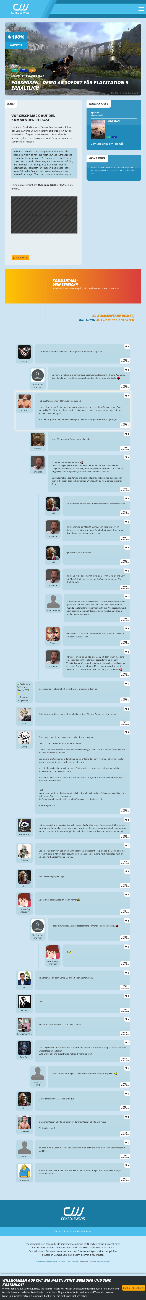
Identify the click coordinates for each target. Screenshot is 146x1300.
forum (87, 1231)
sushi (71, 1231)
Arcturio (87, 319)
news (58, 1231)
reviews (65, 1231)
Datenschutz (41, 1261)
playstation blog (98, 115)
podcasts (79, 1231)
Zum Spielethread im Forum (106, 143)
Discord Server (72, 1261)
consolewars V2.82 (103, 1261)
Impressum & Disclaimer (56, 1261)
